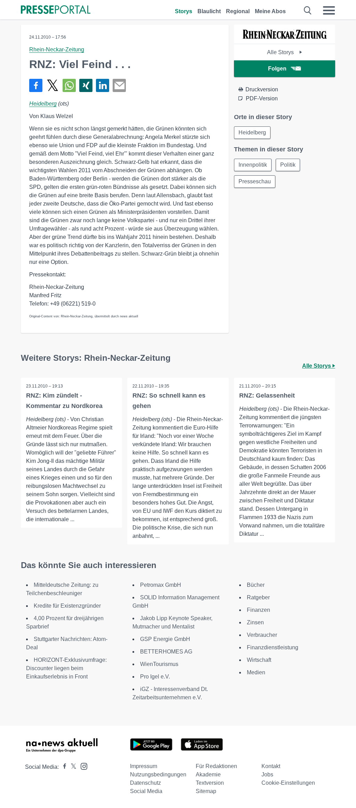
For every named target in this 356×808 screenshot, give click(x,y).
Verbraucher (262, 635)
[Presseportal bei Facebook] (62, 767)
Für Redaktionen (216, 766)
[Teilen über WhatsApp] (69, 85)
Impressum (143, 766)
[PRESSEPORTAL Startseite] (55, 10)
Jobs (267, 774)
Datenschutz (145, 783)
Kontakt (270, 766)
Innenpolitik (252, 165)
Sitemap (206, 791)
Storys (183, 11)
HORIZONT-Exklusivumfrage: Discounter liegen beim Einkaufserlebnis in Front (66, 668)
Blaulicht (209, 11)
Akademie (208, 774)
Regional (238, 11)
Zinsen (255, 622)
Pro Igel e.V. (155, 677)
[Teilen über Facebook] (35, 85)
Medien (256, 672)
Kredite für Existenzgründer (67, 606)
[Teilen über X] (52, 85)
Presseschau (254, 181)
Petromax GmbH (160, 585)
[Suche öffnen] (308, 10)
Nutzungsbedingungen (158, 774)
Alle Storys (281, 52)
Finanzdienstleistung (272, 647)
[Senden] (119, 85)
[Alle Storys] (284, 38)
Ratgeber (258, 597)
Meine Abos (270, 11)
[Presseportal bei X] (71, 767)
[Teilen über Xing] (85, 85)
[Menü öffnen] (329, 10)
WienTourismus (159, 664)
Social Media (146, 791)
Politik (288, 165)
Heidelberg (43, 104)
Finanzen (258, 610)
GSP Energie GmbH (165, 639)
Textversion (210, 783)
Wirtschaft (259, 660)
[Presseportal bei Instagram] (81, 766)
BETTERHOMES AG (166, 652)
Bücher (256, 585)
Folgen (277, 69)
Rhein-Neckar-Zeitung (56, 49)
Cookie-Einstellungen (288, 783)
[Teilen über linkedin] (102, 85)
